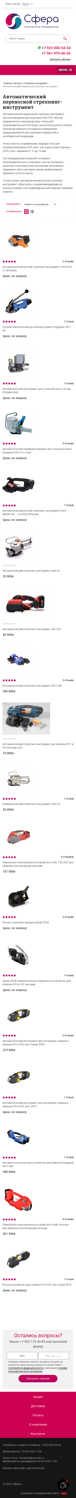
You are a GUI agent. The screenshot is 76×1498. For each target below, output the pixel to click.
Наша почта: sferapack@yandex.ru (23, 1457)
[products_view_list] (32, 211)
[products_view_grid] (26, 211)
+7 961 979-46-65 (56, 53)
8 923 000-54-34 (51, 1444)
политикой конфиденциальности (25, 1368)
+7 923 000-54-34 (55, 48)
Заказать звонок (60, 59)
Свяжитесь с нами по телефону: (22, 1444)
